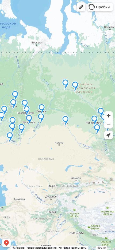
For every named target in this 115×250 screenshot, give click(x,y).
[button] (81, 7)
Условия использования (41, 247)
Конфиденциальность (72, 247)
